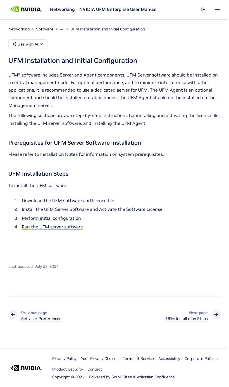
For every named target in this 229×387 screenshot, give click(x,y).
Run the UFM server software (52, 227)
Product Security (67, 369)
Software (44, 29)
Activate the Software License (131, 209)
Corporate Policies (201, 358)
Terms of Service (138, 358)
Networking (62, 9)
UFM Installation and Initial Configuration (107, 29)
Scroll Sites (121, 376)
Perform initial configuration (51, 218)
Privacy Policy (64, 358)
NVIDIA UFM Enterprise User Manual (117, 9)
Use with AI (28, 44)
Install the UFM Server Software (55, 209)
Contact (94, 369)
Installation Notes (59, 154)
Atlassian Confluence (156, 376)
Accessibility (169, 358)
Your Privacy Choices (99, 358)
